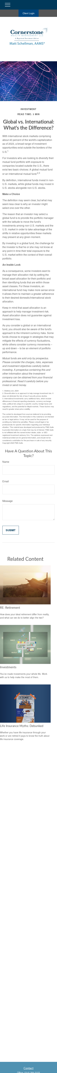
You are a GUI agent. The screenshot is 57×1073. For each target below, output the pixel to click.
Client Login (29, 13)
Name (5, 462)
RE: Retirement (10, 607)
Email (5, 481)
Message (7, 501)
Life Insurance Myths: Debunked (21, 726)
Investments (8, 667)
